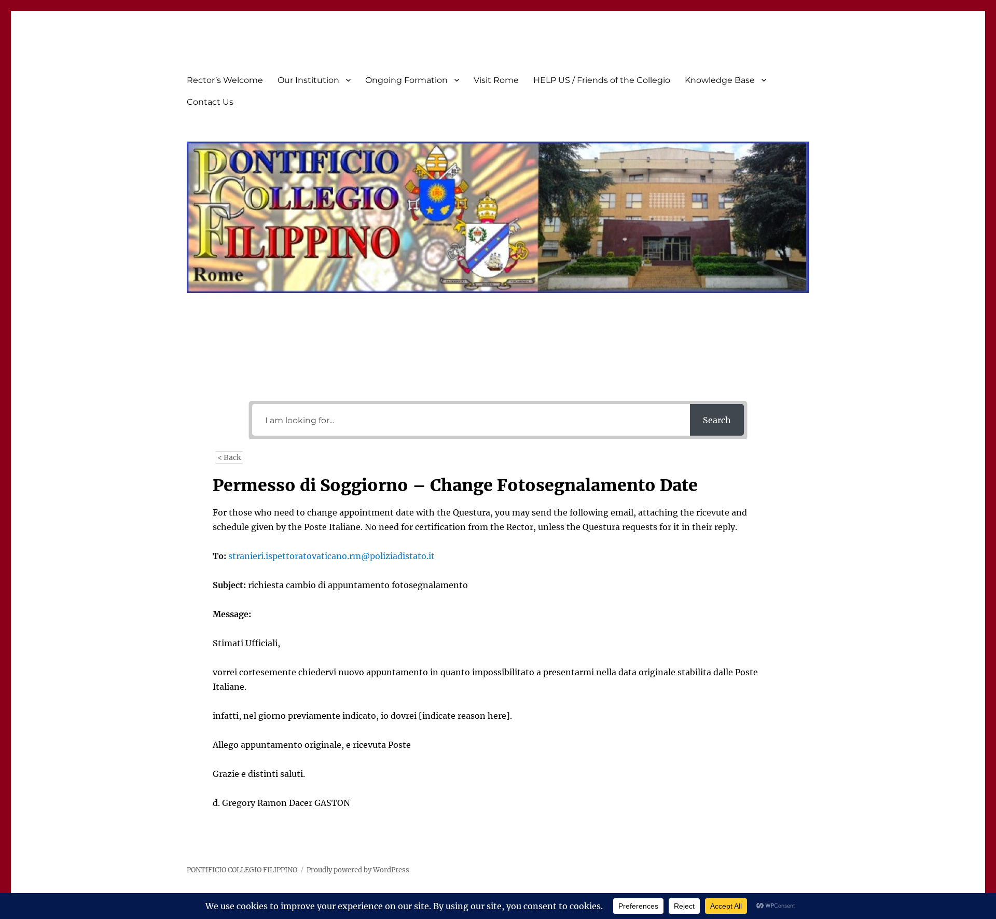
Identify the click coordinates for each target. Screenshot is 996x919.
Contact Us (210, 102)
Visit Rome (496, 80)
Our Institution (308, 80)
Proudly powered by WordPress (358, 870)
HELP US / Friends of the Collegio (601, 80)
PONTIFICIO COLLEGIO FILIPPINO (242, 870)
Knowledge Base (720, 80)
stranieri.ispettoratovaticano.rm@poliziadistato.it (331, 556)
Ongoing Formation (406, 80)
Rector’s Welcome (225, 80)
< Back (229, 457)
